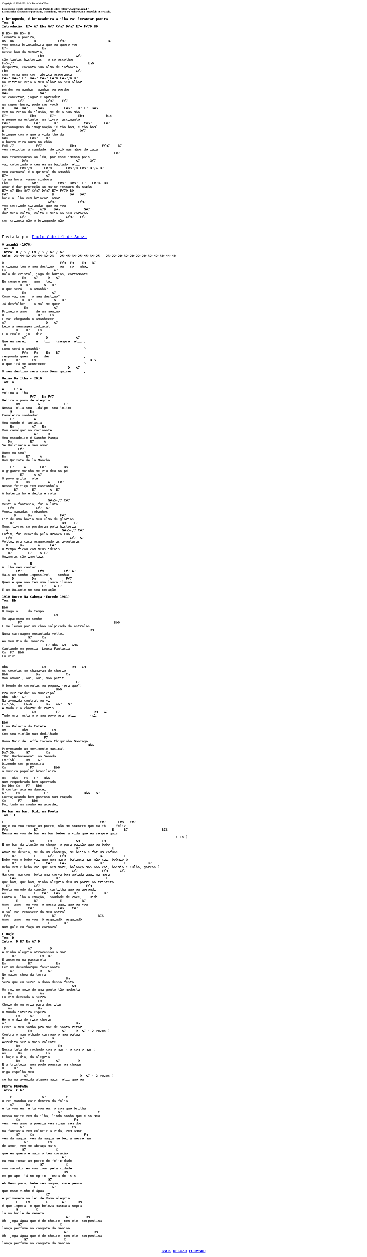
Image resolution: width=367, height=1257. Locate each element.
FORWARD (197, 1251)
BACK (166, 1251)
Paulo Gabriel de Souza (59, 237)
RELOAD (180, 1251)
